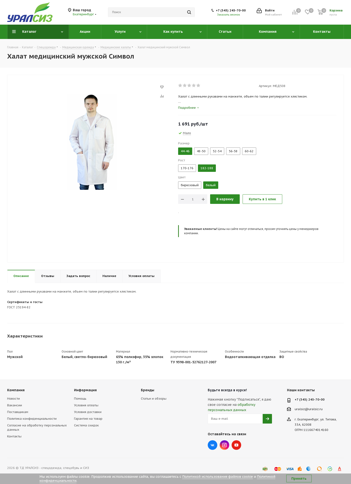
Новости (13, 399)
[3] (189, 85)
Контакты (14, 436)
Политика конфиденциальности (32, 419)
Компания (16, 390)
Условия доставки (87, 412)
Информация (85, 390)
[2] (185, 85)
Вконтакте (212, 445)
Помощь (80, 399)
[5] (198, 85)
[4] (194, 85)
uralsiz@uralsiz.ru (309, 409)
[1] (180, 85)
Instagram (224, 445)
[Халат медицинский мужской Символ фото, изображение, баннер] (91, 142)
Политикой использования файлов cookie (217, 476)
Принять (299, 478)
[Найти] (189, 12)
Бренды (147, 390)
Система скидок (86, 425)
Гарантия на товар (88, 419)
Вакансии (14, 405)
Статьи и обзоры (153, 399)
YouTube (236, 445)
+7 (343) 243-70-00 (231, 10)
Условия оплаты (86, 405)
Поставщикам (17, 412)
